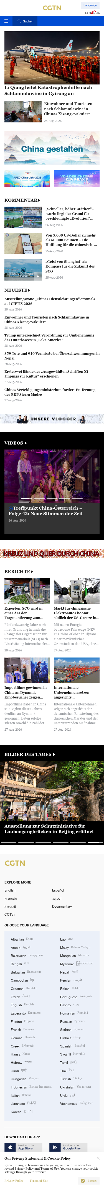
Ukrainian (75, 1086)
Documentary (62, 906)
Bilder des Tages (28, 754)
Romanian (74, 1012)
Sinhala (70, 1037)
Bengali (20, 963)
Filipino (22, 1021)
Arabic (21, 947)
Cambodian (22, 979)
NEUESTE (15, 290)
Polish (70, 988)
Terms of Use (39, 1181)
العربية (56, 898)
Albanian (22, 938)
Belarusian (27, 955)
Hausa (20, 1053)
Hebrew (21, 1062)
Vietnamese (76, 1103)
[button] (26, 498)
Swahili (72, 1053)
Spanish (72, 1045)
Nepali (69, 971)
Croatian (24, 988)
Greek (22, 1045)
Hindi (18, 1070)
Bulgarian (26, 971)
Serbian (71, 1029)
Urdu (67, 1095)
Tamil (68, 1062)
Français (10, 898)
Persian (71, 979)
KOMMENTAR (20, 200)
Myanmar (76, 963)
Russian (72, 1021)
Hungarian (25, 1078)
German (23, 1037)
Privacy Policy (13, 1181)
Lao (66, 938)
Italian (21, 1095)
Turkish (71, 1078)
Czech (20, 996)
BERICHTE (17, 571)
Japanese (23, 1103)
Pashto (69, 1004)
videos (14, 443)
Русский (10, 906)
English (10, 890)
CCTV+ (9, 914)
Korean (22, 1111)
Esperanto (26, 1012)
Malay (75, 947)
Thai (67, 1070)
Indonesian (31, 1086)
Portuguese (76, 996)
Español (58, 890)
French (22, 1029)
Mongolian (74, 955)
